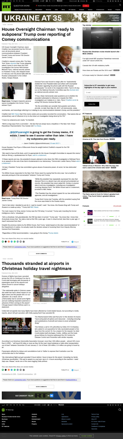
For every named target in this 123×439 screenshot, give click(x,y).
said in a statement (39, 155)
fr (17, 405)
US (35, 374)
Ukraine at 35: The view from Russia (96, 139)
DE (14, 1)
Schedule (64, 421)
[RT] (36, 1)
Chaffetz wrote (71, 100)
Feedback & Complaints (98, 426)
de (14, 405)
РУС (11, 1)
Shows (110, 9)
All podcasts (117, 206)
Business (48, 9)
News (3, 414)
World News (38, 9)
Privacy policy (95, 416)
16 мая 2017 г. (55, 143)
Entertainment (100, 9)
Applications (65, 416)
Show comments (41, 253)
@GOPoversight (19, 132)
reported (13, 63)
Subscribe (91, 104)
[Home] (6, 6)
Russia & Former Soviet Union (23, 9)
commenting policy (20, 247)
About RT (94, 419)
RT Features (72, 9)
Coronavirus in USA (9, 374)
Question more (22, 6)
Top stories (87, 25)
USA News (10, 24)
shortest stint (74, 90)
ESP (7, 1)
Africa (63, 9)
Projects (118, 9)
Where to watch (66, 419)
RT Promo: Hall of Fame (98, 421)
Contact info (94, 424)
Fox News (37, 126)
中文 (23, 1)
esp (7, 405)
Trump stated (53, 233)
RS (19, 1)
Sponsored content (67, 424)
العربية (3, 1)
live (86, 5)
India (56, 9)
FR (17, 1)
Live (63, 414)
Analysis (81, 9)
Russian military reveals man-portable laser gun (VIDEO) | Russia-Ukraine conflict (59, 5)
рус (11, 405)
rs (20, 405)
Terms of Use (95, 414)
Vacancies (94, 429)
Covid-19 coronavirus (25, 374)
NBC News (15, 114)
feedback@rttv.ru (71, 247)
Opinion (90, 9)
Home (4, 24)
